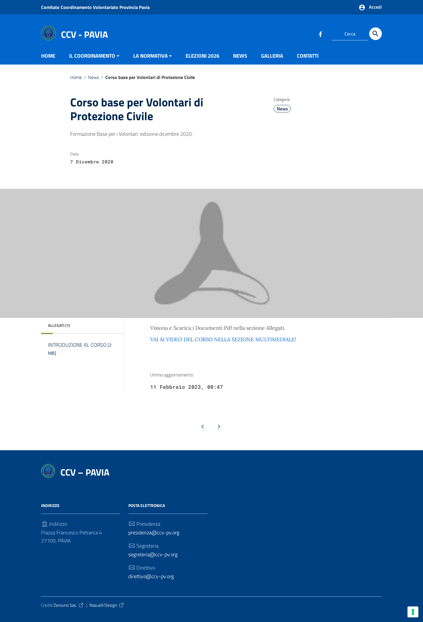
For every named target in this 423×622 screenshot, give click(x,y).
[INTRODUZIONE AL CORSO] (80, 360)
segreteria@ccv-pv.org (153, 554)
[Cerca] (375, 33)
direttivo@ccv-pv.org (151, 576)
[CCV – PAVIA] (48, 33)
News (93, 77)
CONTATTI (308, 56)
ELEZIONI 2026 (202, 56)
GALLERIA (272, 56)
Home (76, 77)
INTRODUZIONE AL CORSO (80, 349)
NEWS (240, 56)
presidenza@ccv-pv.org (153, 532)
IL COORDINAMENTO (92, 56)
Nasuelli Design (103, 605)
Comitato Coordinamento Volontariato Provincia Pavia (95, 7)
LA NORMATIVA (150, 56)
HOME (48, 56)
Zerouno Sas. (65, 605)
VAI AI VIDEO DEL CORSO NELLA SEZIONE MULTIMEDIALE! (223, 339)
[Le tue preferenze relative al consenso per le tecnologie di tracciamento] (412, 611)
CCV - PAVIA (84, 34)
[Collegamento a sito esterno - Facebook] (320, 33)
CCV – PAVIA (84, 472)
